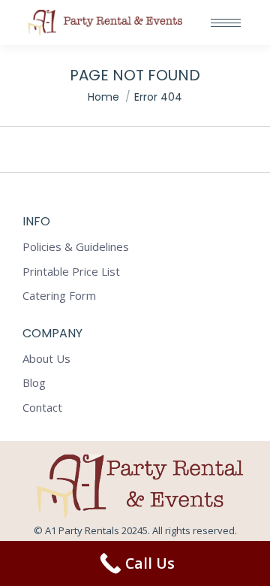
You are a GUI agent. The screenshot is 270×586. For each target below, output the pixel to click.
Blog (34, 383)
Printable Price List (71, 271)
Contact (42, 407)
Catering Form (59, 295)
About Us (46, 359)
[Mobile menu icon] (226, 23)
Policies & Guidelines (75, 247)
